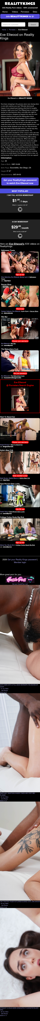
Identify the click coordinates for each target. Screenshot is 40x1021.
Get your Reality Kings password (22, 559)
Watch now (20, 309)
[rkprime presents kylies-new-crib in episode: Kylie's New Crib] (20, 462)
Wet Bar (4, 317)
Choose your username (20, 341)
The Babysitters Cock (9, 349)
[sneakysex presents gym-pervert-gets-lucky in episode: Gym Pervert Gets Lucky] (20, 496)
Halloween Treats (8, 250)
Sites (35, 11)
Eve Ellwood (15, 277)
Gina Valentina (5, 277)
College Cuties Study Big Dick (12, 517)
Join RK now (20, 509)
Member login (20, 562)
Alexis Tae (3, 545)
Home (5, 11)
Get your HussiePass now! (20, 584)
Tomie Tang (4, 512)
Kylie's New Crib (6, 450)
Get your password (20, 373)
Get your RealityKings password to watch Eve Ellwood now (20, 181)
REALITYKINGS (20, 4)
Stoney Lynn (24, 277)
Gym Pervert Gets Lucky (10, 484)
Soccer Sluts (6, 284)
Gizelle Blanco (13, 478)
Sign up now (20, 275)
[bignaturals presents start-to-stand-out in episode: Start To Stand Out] (20, 429)
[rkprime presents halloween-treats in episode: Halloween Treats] (20, 262)
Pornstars (25, 11)
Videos (15, 11)
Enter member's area (20, 476)
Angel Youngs (4, 445)
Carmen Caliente (6, 311)
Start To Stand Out (7, 417)
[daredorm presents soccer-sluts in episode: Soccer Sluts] (20, 296)
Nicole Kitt (10, 545)
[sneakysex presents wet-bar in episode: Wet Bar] (20, 328)
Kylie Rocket (4, 478)
